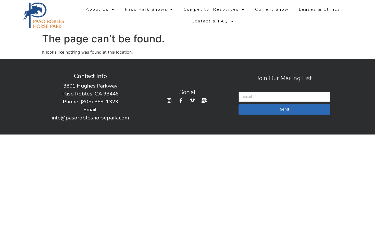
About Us (97, 9)
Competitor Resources (211, 9)
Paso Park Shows (146, 9)
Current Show (272, 9)
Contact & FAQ (210, 21)
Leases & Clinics (319, 9)
